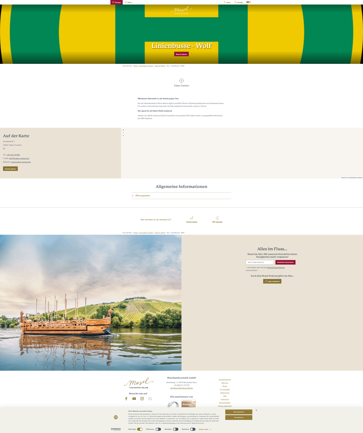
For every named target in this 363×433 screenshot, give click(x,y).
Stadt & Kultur (160, 66)
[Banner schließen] (256, 410)
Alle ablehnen (238, 417)
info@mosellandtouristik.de (181, 388)
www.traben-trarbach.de (21, 162)
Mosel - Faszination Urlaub (143, 66)
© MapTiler (344, 177)
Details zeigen (203, 429)
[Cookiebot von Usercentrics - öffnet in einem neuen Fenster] (116, 429)
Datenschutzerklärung (276, 267)
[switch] (158, 429)
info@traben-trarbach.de (19, 158)
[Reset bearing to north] (123, 135)
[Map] (242, 153)
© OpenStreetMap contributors (355, 177)
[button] (116, 2)
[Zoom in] (123, 130)
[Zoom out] (123, 132)
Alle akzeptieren (238, 412)
